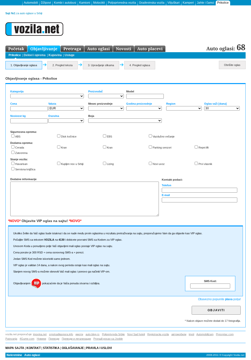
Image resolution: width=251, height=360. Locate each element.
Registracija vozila (158, 334)
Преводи (54, 338)
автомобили (178, 334)
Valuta (52, 103)
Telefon (166, 185)
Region (171, 103)
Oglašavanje (73, 348)
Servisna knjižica (25, 169)
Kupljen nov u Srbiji (72, 163)
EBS (109, 136)
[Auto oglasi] (98, 49)
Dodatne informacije (23, 179)
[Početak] (16, 49)
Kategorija (17, 91)
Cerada (19, 147)
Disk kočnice (68, 136)
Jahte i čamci (205, 2)
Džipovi (46, 2)
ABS (17, 136)
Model (130, 91)
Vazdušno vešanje (164, 136)
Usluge (70, 55)
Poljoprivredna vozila (122, 2)
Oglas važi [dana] (215, 103)
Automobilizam (204, 334)
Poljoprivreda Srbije (113, 334)
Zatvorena (21, 152)
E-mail (166, 195)
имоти (79, 334)
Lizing (110, 163)
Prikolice (223, 2)
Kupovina (55, 55)
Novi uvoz (159, 163)
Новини (41, 338)
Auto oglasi (32, 355)
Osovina (53, 115)
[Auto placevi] (150, 49)
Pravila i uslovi (99, 348)
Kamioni (84, 2)
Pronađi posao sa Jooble (108, 338)
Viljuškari (173, 2)
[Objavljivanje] (44, 49)
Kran (64, 147)
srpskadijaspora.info (61, 334)
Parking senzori (162, 147)
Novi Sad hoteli (136, 334)
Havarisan (21, 163)
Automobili (31, 2)
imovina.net (40, 334)
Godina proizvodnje (139, 103)
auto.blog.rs (93, 334)
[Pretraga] (72, 49)
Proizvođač (95, 91)
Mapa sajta (14, 348)
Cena (13, 103)
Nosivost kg (18, 115)
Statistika (51, 348)
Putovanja (11, 338)
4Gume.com (27, 338)
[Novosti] (123, 49)
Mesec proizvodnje (100, 103)
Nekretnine (14, 355)
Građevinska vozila (151, 2)
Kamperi (188, 2)
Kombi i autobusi (65, 2)
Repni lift (204, 147)
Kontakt (33, 348)
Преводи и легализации (76, 338)
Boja (91, 115)
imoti (191, 334)
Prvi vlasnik (205, 163)
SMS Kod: (210, 281)
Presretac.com (225, 334)
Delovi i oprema (35, 55)
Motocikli (99, 2)
